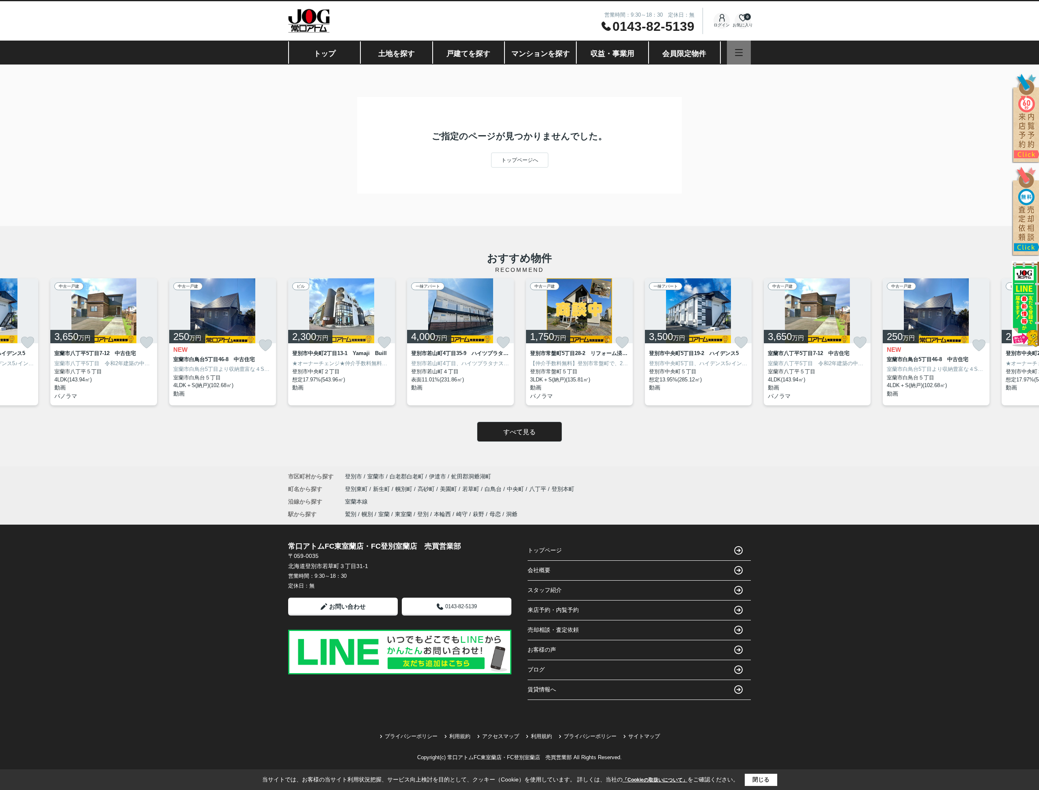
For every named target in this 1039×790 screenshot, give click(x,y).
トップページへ (519, 160)
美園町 (449, 489)
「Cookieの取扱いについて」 (655, 780)
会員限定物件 (684, 54)
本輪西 (442, 514)
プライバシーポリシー (411, 736)
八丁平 (538, 489)
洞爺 (511, 514)
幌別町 (404, 489)
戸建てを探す (468, 54)
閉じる (761, 779)
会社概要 (539, 570)
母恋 (495, 514)
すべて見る (519, 431)
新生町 (382, 489)
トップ (325, 54)
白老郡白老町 (407, 476)
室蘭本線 (356, 501)
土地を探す (396, 54)
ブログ (536, 669)
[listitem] (341, 341)
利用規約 (459, 736)
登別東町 (357, 489)
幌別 (367, 514)
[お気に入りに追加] (27, 342)
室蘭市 (375, 476)
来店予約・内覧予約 (553, 610)
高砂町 (427, 489)
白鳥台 (494, 489)
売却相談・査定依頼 (553, 629)
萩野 (478, 514)
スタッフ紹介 (545, 590)
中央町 (516, 489)
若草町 (471, 489)
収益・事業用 (612, 54)
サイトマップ (644, 736)
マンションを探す (540, 54)
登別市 (353, 476)
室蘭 (384, 514)
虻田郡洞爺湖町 (471, 476)
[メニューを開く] (739, 52)
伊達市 (437, 476)
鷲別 (350, 514)
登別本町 (563, 489)
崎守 (462, 514)
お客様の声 (542, 649)
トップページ (545, 550)
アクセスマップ (500, 736)
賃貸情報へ (542, 689)
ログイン (722, 25)
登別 (423, 514)
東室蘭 (403, 514)
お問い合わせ (347, 606)
